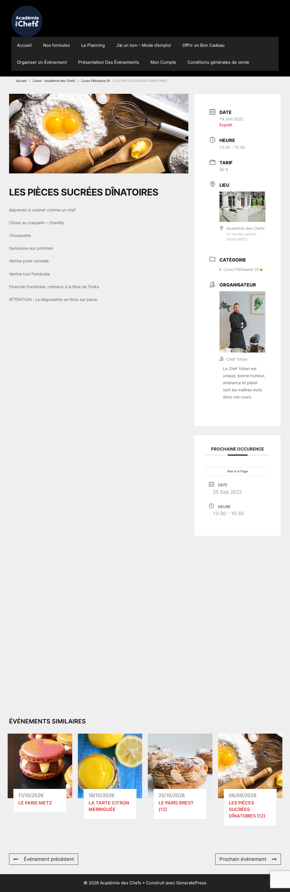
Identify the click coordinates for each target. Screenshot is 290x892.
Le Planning (93, 45)
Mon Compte (163, 62)
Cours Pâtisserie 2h (95, 81)
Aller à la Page (237, 471)
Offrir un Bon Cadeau (203, 45)
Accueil (24, 45)
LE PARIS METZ (35, 803)
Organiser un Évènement (42, 62)
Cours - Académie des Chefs (54, 81)
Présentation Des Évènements (108, 62)
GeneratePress (191, 882)
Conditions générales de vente (218, 62)
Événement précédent (49, 859)
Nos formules (56, 45)
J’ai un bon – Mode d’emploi (143, 45)
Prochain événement (242, 859)
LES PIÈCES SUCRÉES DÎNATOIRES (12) (247, 809)
